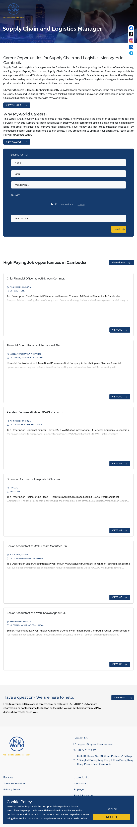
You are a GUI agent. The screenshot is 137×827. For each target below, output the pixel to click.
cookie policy (79, 818)
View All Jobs (118, 262)
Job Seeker (80, 783)
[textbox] (68, 162)
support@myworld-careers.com (34, 703)
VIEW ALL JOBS (13, 105)
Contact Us (119, 697)
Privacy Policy (11, 789)
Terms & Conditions (14, 783)
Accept (111, 817)
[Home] (13, 10)
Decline (112, 809)
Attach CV (15, 195)
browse (81, 204)
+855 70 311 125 (77, 703)
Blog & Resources (84, 795)
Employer (79, 789)
